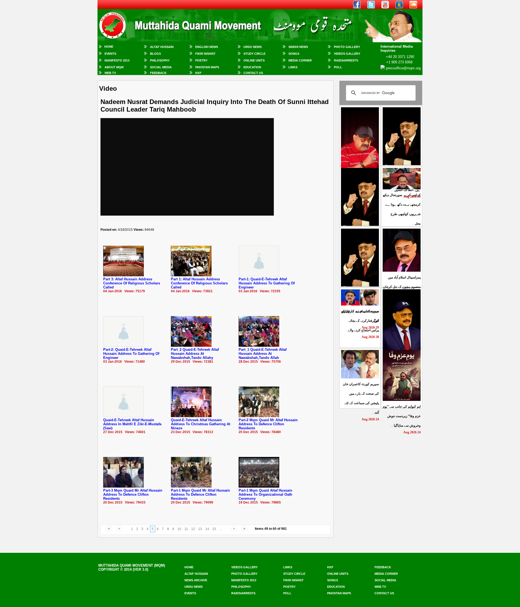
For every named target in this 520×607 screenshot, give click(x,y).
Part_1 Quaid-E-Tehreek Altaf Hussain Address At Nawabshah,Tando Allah (263, 354)
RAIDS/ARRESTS (346, 60)
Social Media (161, 67)
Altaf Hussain (162, 46)
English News (206, 46)
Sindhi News (298, 46)
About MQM (114, 67)
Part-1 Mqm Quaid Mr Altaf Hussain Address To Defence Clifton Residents (200, 494)
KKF (198, 72)
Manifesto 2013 (117, 60)
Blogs (155, 53)
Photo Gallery (347, 46)
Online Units (254, 60)
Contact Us (253, 72)
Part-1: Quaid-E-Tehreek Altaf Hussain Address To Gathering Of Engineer (267, 283)
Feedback (158, 72)
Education (252, 67)
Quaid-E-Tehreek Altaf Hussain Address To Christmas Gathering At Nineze (200, 424)
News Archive (195, 580)
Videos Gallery (347, 53)
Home (108, 46)
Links (292, 67)
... (402, 286)
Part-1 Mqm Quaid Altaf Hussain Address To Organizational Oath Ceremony (265, 494)
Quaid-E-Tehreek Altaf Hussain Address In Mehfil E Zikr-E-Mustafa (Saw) (132, 424)
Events (110, 53)
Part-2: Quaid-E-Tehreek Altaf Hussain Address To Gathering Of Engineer (131, 354)
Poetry (201, 60)
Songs (293, 53)
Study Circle (254, 53)
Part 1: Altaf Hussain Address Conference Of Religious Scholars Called (199, 283)
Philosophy (160, 60)
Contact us (384, 593)
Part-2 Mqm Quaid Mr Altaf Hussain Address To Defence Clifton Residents (268, 424)
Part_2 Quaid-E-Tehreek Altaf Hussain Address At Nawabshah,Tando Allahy (195, 354)
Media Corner (300, 60)
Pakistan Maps (207, 67)
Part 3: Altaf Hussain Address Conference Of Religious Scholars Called (131, 283)
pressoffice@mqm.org (403, 68)
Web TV (110, 72)
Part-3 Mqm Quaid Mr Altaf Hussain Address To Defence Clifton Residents (132, 494)
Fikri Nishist (205, 53)
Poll (338, 67)
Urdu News (252, 46)
